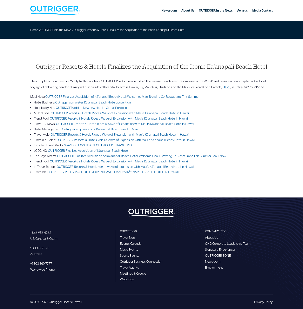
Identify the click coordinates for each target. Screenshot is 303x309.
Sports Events (129, 255)
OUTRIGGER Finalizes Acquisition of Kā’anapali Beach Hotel (88, 150)
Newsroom (169, 10)
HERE (226, 87)
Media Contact (262, 10)
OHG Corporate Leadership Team (227, 243)
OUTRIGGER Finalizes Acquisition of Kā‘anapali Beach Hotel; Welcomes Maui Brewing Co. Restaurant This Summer (122, 96)
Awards (242, 10)
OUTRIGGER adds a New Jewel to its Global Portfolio (91, 107)
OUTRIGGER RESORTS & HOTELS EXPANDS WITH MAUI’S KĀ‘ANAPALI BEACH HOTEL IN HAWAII (113, 172)
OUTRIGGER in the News (216, 10)
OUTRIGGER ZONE (218, 255)
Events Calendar (131, 243)
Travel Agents (129, 267)
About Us (187, 10)
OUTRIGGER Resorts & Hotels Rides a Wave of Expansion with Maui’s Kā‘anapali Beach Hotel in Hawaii (120, 113)
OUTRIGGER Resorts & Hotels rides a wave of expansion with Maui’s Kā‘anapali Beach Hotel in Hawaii (125, 166)
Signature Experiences (220, 249)
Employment (214, 267)
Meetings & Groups (133, 273)
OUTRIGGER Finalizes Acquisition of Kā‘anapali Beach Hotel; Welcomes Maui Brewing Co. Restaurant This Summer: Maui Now (141, 155)
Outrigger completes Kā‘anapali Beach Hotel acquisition (93, 102)
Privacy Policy (263, 301)
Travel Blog (127, 237)
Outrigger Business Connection (141, 261)
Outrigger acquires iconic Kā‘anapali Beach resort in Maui (100, 129)
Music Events (129, 249)
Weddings (127, 279)
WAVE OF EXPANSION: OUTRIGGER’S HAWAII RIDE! (99, 145)
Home (34, 29)
